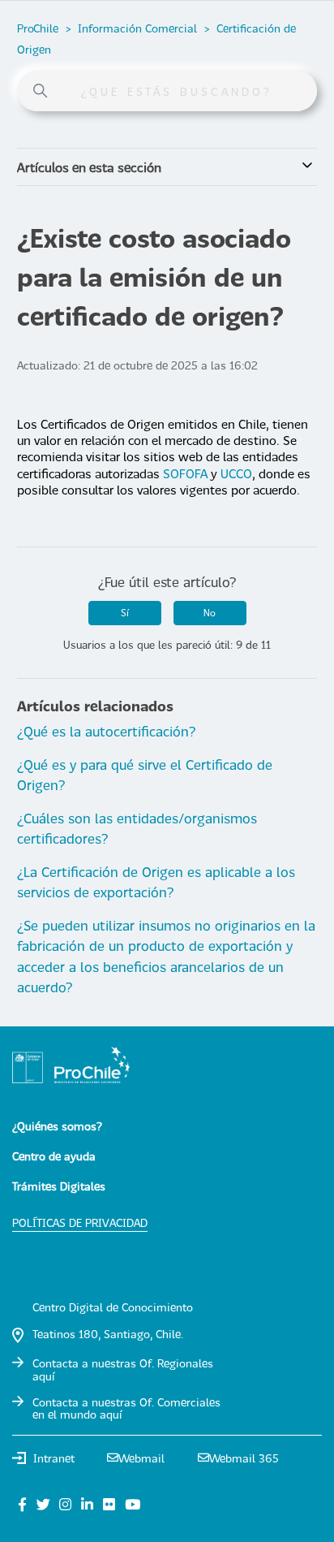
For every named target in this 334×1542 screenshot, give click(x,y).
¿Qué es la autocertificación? (106, 731)
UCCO (236, 473)
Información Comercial (137, 28)
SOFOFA (185, 473)
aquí (43, 1376)
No (209, 613)
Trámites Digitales (58, 1186)
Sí (125, 613)
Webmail (141, 1458)
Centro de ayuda (54, 1156)
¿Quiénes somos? (57, 1126)
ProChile (37, 28)
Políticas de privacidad (80, 1222)
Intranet (54, 1458)
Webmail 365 (244, 1458)
